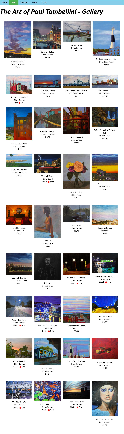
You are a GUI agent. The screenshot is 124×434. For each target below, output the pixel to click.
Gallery (13, 2)
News (34, 2)
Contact (44, 2)
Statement (24, 2)
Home (4, 2)
